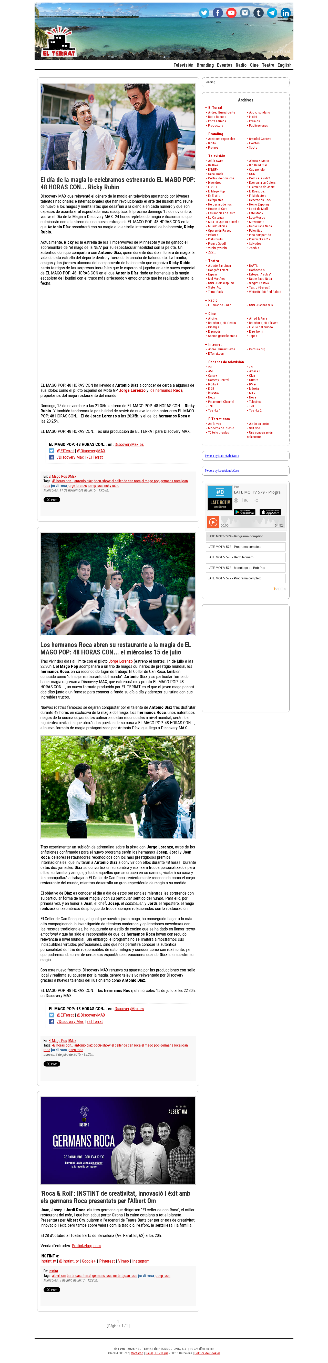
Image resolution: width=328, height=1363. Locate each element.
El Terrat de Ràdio (219, 305)
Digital (212, 143)
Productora (215, 125)
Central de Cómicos (221, 178)
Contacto (137, 1353)
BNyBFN (213, 169)
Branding (215, 134)
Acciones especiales (221, 139)
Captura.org (257, 349)
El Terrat (215, 107)
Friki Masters (257, 196)
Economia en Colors (262, 183)
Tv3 (251, 406)
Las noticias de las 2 (221, 213)
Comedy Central (218, 380)
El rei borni (256, 331)
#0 (209, 367)
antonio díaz (83, 481)
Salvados (255, 243)
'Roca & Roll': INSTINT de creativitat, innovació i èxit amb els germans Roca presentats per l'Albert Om (115, 1197)
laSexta (254, 389)
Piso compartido (260, 235)
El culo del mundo (261, 327)
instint (118, 1275)
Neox (211, 397)
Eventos (254, 143)
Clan (252, 375)
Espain (212, 274)
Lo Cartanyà (216, 217)
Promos (213, 147)
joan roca (130, 1275)
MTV (252, 393)
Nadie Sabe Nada (260, 226)
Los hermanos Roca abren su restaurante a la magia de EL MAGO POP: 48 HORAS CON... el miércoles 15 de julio (115, 648)
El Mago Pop (58, 476)
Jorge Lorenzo (121, 661)
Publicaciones (258, 125)
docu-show (102, 481)
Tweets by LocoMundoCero (222, 471)
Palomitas (255, 230)
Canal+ (212, 375)
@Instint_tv (69, 1261)
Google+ (89, 1261)
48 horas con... (63, 481)
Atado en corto (259, 424)
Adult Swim (215, 161)
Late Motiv (256, 213)
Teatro (213, 261)
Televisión (216, 156)
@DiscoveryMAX (91, 450)
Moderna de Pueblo (221, 428)
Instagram (140, 1261)
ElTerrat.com (216, 353)
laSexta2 (213, 393)
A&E (210, 371)
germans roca (170, 481)
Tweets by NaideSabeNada (222, 456)
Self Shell (255, 428)
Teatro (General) (259, 287)
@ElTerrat (65, 450)
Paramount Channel (221, 402)
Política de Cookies (207, 1353)
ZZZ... (212, 252)
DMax (72, 476)
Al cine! (213, 318)
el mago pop (150, 481)
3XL (251, 367)
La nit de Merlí (258, 209)
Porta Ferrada (217, 121)
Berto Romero (217, 117)
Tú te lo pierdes (218, 432)
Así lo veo (214, 424)
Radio (213, 300)
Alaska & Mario (259, 161)
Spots (253, 147)
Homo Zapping (259, 204)
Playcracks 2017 (259, 239)
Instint (53, 1271)
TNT (211, 406)
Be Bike (213, 165)
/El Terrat (95, 457)
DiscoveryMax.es (129, 444)
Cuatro (253, 380)
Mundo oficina (217, 226)
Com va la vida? (259, 178)
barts (71, 1275)
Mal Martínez (216, 279)
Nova (252, 397)
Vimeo (123, 1261)
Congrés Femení (218, 270)
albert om (59, 1275)
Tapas (253, 336)
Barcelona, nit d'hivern (263, 323)
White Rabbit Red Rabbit (265, 292)
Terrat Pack (215, 292)
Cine (212, 313)
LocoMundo (257, 217)
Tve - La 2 (255, 410)
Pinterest (107, 1261)
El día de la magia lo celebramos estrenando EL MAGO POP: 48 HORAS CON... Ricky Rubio (118, 183)
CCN (252, 174)
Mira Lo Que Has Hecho (223, 222)
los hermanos (165, 390)
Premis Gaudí (217, 243)
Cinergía (213, 327)
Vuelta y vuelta (218, 248)
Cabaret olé (256, 169)
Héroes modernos (220, 204)
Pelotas (213, 235)
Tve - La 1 (214, 410)
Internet (215, 344)
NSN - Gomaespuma (221, 283)
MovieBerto (256, 222)
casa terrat (83, 1275)
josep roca (96, 485)
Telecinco (255, 402)
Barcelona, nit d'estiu (222, 323)
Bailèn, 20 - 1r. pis (157, 1353)
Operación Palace (219, 230)
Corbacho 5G (257, 270)
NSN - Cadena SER (261, 305)
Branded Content (260, 139)
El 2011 (212, 187)
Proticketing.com (86, 1245)
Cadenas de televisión (226, 362)
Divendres (214, 183)
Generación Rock (260, 200)
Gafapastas (215, 200)
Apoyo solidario (259, 112)
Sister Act (214, 287)
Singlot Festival (259, 283)
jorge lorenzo (77, 485)
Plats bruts (215, 239)
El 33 (211, 389)
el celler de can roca (126, 481)
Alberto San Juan (219, 266)
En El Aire (214, 196)
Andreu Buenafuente (221, 112)
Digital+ (213, 384)
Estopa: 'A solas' (260, 274)
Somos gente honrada (222, 336)
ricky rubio (111, 485)
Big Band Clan (258, 165)
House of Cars (217, 209)
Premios (254, 121)
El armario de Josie (261, 187)
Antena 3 (254, 371)
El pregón (214, 331)
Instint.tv (48, 1261)
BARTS (253, 266)
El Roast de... (257, 191)
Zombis (254, 248)
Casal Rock (215, 174)
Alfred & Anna (258, 318)
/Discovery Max (70, 457)
